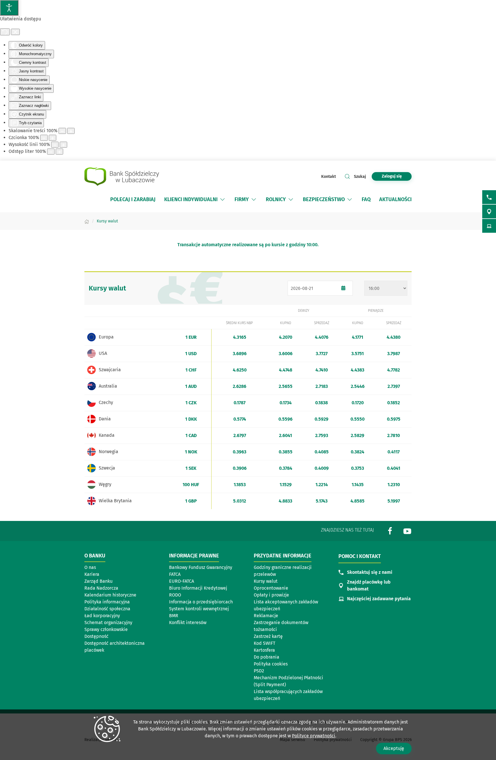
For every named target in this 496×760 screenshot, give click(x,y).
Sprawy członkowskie (106, 629)
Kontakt (328, 176)
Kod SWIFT (264, 643)
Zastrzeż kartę (268, 636)
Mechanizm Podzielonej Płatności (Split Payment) (288, 681)
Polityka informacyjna (107, 602)
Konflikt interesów (187, 622)
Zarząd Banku (98, 581)
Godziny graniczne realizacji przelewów (283, 571)
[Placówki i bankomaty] (489, 211)
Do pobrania (266, 657)
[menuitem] (133, 199)
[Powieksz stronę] (71, 131)
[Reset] (5, 31)
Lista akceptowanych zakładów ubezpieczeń (286, 605)
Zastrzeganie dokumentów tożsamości (281, 626)
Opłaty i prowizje (271, 595)
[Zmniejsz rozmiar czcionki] (44, 138)
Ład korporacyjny (102, 615)
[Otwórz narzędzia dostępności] (9, 8)
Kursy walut (266, 581)
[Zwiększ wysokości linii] (63, 145)
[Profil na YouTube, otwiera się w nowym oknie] (407, 530)
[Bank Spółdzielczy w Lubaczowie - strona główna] (121, 176)
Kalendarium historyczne (110, 595)
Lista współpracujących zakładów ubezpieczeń (288, 695)
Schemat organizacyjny (108, 622)
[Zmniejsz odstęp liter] (51, 152)
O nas (90, 567)
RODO (175, 595)
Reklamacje (266, 615)
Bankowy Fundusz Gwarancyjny (200, 567)
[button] (222, 199)
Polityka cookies (271, 664)
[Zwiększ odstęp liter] (59, 152)
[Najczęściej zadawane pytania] (489, 226)
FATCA (175, 574)
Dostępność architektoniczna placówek (114, 646)
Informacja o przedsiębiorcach (201, 602)
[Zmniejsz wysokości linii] (55, 145)
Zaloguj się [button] (392, 176)
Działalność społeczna (107, 608)
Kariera (91, 574)
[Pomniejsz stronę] (62, 131)
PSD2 (259, 671)
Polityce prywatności (313, 735)
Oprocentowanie (271, 588)
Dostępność (96, 636)
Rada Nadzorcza (101, 588)
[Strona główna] (86, 221)
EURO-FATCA (181, 581)
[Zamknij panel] (15, 32)
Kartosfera (264, 650)
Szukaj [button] (360, 176)
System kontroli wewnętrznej (199, 608)
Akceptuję (393, 748)
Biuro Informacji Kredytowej (198, 588)
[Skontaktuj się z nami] (489, 197)
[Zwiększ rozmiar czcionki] (52, 138)
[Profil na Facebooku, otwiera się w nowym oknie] (390, 530)
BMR (173, 615)
